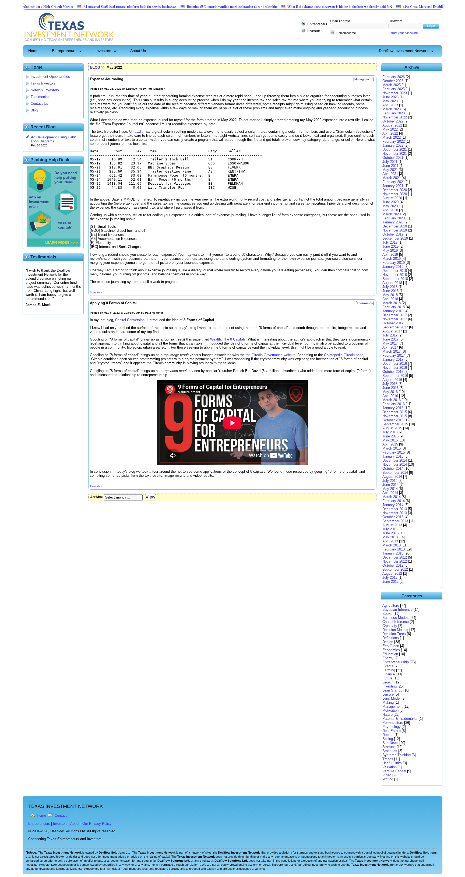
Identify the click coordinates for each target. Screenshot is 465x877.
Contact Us (39, 103)
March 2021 (391, 178)
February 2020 (393, 218)
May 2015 (390, 440)
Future (387, 678)
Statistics (389, 751)
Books (387, 614)
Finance (388, 674)
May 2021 (390, 170)
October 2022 (392, 121)
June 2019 (390, 246)
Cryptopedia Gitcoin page (343, 355)
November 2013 (394, 513)
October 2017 (392, 323)
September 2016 (395, 376)
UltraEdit (136, 131)
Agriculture (390, 606)
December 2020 (394, 190)
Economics (391, 650)
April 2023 (390, 105)
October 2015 (392, 420)
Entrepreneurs (64, 50)
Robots (387, 735)
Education (390, 654)
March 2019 (391, 259)
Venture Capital (394, 771)
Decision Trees (394, 634)
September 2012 (395, 569)
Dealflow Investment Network (403, 50)
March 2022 (391, 137)
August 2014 (392, 477)
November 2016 (394, 368)
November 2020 (394, 194)
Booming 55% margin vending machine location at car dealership (211, 6)
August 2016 (392, 380)
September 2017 (395, 327)
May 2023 (390, 101)
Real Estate (391, 731)
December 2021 (394, 150)
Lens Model (391, 698)
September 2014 (395, 473)
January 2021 (392, 186)
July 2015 (389, 432)
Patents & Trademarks (400, 719)
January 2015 (392, 456)
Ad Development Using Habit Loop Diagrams (53, 139)
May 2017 (390, 343)
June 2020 (390, 202)
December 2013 (394, 509)
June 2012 (390, 582)
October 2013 (392, 517)
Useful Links (392, 763)
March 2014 (391, 497)
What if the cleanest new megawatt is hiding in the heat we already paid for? (319, 6)
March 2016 (391, 400)
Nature (387, 715)
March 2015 (391, 448)
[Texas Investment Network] (69, 43)
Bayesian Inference (397, 610)
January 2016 (392, 408)
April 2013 (390, 541)
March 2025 (391, 85)
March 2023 (391, 109)
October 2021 (392, 158)
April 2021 (390, 174)
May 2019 (390, 250)
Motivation (390, 710)
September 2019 (395, 238)
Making (388, 702)
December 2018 (394, 271)
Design (387, 642)
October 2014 (392, 468)
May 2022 (390, 129)
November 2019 (394, 230)
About (74, 824)
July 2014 (389, 481)
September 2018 (395, 279)
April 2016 (390, 396)
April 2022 (390, 133)
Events (387, 666)
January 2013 (392, 553)
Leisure (388, 694)
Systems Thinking (396, 755)
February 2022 (393, 141)
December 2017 (394, 315)
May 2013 (390, 537)
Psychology (391, 727)
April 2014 (390, 493)
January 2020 (392, 222)
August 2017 (392, 331)
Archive (96, 497)
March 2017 (391, 351)
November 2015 (394, 416)
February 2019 (393, 263)
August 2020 (392, 198)
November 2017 (394, 319)
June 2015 (390, 436)
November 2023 (394, 93)
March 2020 (391, 214)
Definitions (390, 638)
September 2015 (395, 424)
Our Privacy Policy (97, 824)
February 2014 (393, 501)
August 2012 (392, 573)
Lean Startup (392, 690)
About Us (138, 50)
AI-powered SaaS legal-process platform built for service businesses (109, 6)
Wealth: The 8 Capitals (228, 339)
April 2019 (390, 254)
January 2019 (392, 267)
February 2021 (393, 182)
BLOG (95, 67)
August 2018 (392, 283)
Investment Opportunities (50, 77)
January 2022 (392, 145)
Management (392, 706)
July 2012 (389, 578)
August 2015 (392, 428)
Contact (61, 815)
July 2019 (389, 242)
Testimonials (40, 97)
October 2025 (392, 81)
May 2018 (390, 295)
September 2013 (395, 521)
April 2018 (390, 299)
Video (386, 775)
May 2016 (390, 392)
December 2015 (394, 412)
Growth (387, 682)
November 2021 (394, 154)
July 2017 (389, 335)
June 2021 (390, 166)
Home (33, 50)
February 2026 (393, 77)
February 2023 (393, 113)
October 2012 (392, 565)
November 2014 (394, 464)
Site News (390, 743)
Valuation (389, 767)
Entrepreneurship (395, 662)
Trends (387, 759)
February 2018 (393, 307)
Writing (387, 779)
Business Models (395, 618)
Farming (388, 670)
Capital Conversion (130, 320)
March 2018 (391, 303)
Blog (34, 110)
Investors (103, 50)
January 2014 (392, 505)
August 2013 (392, 525)
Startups (389, 747)
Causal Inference (395, 622)
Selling (387, 739)
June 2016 (390, 388)
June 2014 (390, 485)
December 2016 (394, 364)
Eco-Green (390, 646)
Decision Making (395, 630)
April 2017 (390, 347)
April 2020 (390, 210)
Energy (387, 658)
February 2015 (393, 452)
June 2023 (390, 97)
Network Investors (45, 90)
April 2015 (390, 444)
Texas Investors (43, 83)
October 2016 (392, 372)
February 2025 (393, 89)
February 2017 (393, 355)
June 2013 (390, 533)
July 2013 (389, 529)
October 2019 (392, 234)
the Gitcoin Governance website (270, 355)
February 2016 (393, 404)
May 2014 (390, 489)
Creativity (389, 626)
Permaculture (392, 723)
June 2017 (390, 339)
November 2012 (394, 561)
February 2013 (393, 549)
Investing (389, 686)
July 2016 (389, 384)
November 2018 (394, 275)
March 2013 (391, 545)
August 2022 (392, 125)
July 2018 (389, 287)
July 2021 (389, 162)
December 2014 (394, 460)
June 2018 (390, 291)
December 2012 (394, 557)
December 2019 (394, 226)
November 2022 (394, 117)
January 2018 (392, 311)
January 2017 (392, 359)
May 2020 (390, 206)
